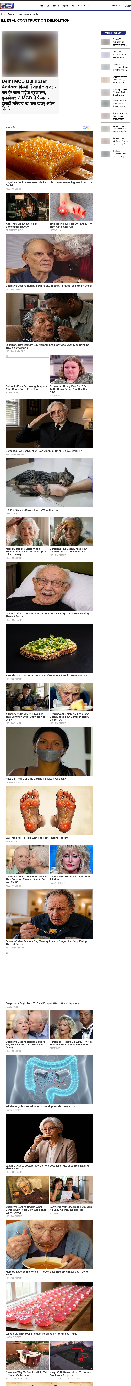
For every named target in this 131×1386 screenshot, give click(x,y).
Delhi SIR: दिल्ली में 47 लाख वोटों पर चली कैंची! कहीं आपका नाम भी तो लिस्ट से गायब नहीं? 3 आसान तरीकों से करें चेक (120, 55)
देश (48, 6)
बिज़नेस (65, 6)
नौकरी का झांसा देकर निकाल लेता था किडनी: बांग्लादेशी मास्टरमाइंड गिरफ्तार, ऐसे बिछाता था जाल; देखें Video (120, 116)
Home (3, 14)
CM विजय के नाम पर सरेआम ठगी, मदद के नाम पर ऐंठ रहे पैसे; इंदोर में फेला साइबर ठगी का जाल (120, 80)
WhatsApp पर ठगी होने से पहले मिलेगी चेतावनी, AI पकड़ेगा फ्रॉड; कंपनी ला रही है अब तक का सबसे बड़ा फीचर (120, 92)
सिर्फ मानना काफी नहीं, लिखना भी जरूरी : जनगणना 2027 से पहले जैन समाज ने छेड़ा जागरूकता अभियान (120, 141)
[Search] (122, 6)
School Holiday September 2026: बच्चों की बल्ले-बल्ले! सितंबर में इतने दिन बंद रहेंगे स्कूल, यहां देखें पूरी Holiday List (120, 129)
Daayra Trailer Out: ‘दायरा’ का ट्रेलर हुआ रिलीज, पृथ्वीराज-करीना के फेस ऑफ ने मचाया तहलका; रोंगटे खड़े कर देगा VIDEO (119, 42)
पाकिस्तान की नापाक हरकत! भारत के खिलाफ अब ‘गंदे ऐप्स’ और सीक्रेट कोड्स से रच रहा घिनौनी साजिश (120, 104)
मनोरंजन (56, 6)
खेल (73, 6)
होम (41, 6)
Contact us (84, 6)
